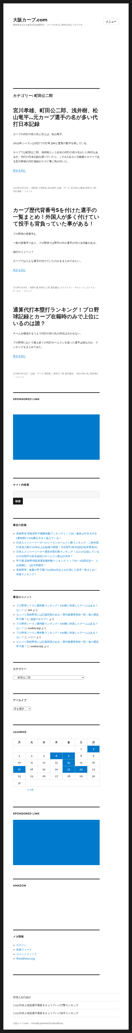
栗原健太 (55, 287)
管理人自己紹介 (22, 997)
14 (68, 762)
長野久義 (34, 287)
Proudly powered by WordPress (47, 1023)
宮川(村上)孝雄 (78, 188)
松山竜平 (52, 188)
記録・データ (63, 188)
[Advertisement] (66, 64)
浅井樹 (34, 188)
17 (19, 769)
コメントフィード (26, 954)
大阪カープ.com (30, 19)
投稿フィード (24, 949)
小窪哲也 (42, 188)
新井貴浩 (69, 373)
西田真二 (48, 373)
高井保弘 (94, 373)
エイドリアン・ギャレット (72, 287)
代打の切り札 (82, 373)
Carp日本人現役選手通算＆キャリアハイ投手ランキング (45, 1013)
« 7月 (30, 789)
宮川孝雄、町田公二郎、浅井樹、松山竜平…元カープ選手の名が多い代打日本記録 (55, 117)
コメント (28, 191)
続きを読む (19, 170)
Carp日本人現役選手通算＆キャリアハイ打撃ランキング (45, 1005)
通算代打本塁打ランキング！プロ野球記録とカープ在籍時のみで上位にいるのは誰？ (56, 316)
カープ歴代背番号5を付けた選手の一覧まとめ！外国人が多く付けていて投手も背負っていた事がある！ (56, 217)
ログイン (21, 945)
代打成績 (17, 191)
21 (68, 769)
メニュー (111, 21)
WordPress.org (25, 958)
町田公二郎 (90, 188)
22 (81, 769)
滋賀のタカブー (39, 619)
